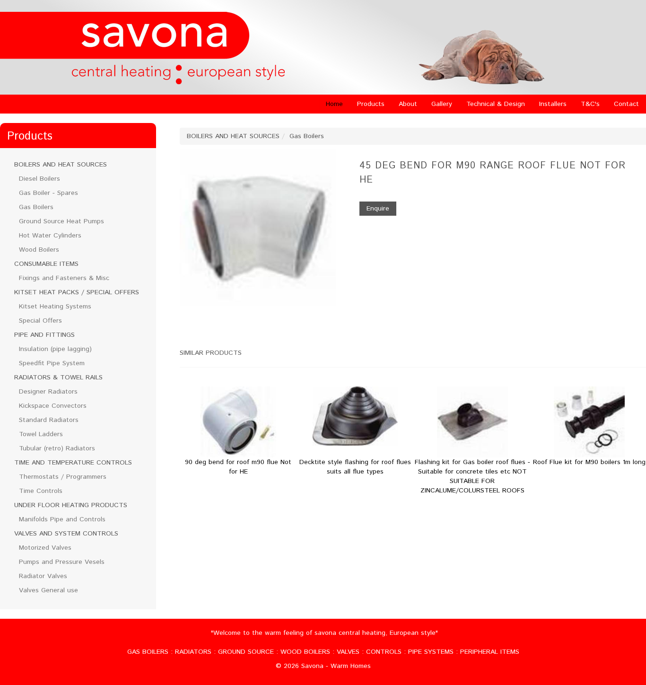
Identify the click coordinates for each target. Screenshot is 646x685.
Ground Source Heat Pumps (61, 221)
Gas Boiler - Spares (48, 193)
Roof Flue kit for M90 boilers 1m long (589, 462)
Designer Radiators (48, 391)
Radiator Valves (43, 576)
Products (370, 104)
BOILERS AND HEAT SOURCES (60, 164)
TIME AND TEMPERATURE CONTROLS (73, 462)
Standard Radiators (49, 420)
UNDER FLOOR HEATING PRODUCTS (70, 505)
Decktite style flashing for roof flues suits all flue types (355, 466)
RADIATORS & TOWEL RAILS (58, 377)
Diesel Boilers (39, 179)
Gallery (441, 104)
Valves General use (48, 590)
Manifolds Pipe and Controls (62, 519)
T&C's (590, 104)
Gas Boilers (36, 207)
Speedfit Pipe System (52, 363)
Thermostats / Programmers (62, 477)
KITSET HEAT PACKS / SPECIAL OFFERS (76, 292)
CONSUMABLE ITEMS (46, 264)
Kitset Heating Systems (55, 306)
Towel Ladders (41, 434)
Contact (626, 104)
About (408, 104)
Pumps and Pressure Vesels (62, 562)
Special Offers (40, 320)
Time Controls (40, 491)
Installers (553, 104)
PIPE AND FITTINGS (44, 335)
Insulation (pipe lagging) (55, 349)
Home (334, 104)
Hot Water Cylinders (50, 235)
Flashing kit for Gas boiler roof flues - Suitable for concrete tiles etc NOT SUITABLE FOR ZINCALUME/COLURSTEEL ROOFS (472, 476)
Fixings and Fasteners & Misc (64, 278)
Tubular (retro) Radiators (57, 448)
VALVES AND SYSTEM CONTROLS (66, 533)
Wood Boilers (39, 250)
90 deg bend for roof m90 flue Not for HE (238, 466)
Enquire (378, 208)
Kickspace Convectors (53, 406)
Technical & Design (495, 104)
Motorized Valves (45, 548)
